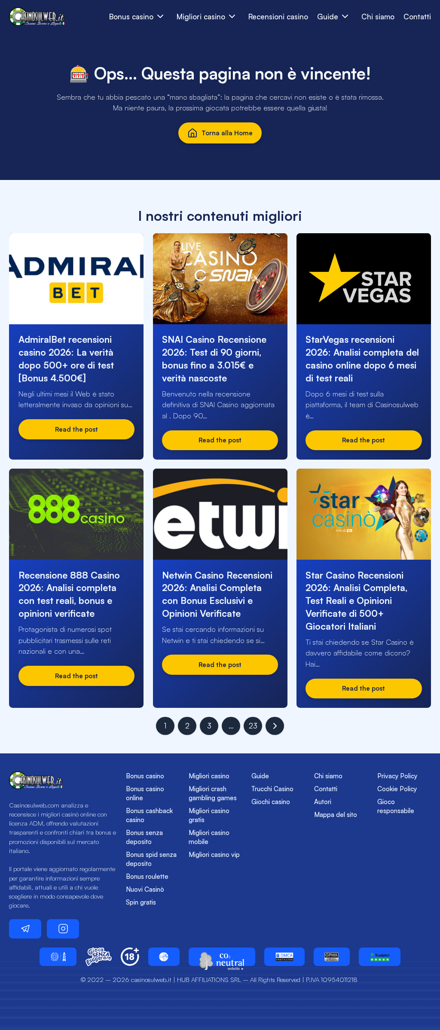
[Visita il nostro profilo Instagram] (63, 929)
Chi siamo (377, 16)
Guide (260, 776)
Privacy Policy (397, 776)
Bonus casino (145, 776)
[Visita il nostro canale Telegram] (25, 929)
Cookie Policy (397, 789)
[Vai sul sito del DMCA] (284, 957)
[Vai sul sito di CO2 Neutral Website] (222, 957)
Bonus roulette (147, 876)
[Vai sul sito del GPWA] (332, 957)
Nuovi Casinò (145, 889)
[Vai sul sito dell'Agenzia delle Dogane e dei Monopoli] (58, 957)
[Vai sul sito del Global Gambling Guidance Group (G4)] (164, 957)
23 (253, 725)
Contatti (417, 16)
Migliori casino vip (214, 854)
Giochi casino (270, 802)
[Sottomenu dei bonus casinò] (232, 16)
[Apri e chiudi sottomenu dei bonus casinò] (160, 16)
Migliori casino (209, 776)
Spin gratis (141, 902)
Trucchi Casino (272, 789)
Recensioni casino (278, 16)
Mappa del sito (335, 815)
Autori (322, 802)
